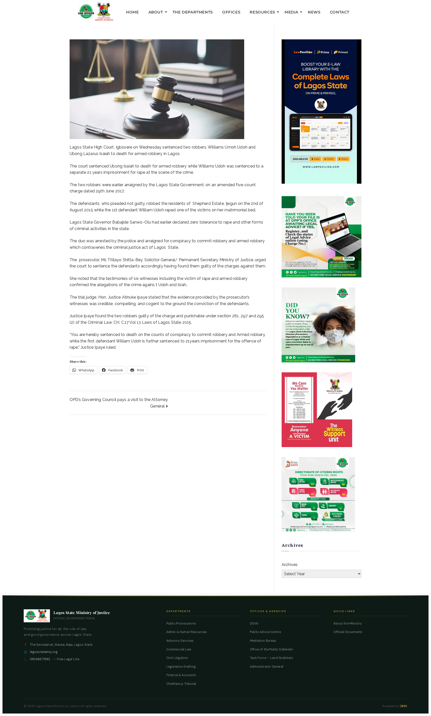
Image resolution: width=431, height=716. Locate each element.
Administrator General (266, 667)
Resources (262, 12)
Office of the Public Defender (271, 649)
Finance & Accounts (181, 675)
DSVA (254, 624)
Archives (290, 564)
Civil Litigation (177, 658)
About (155, 12)
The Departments (193, 12)
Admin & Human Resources (186, 632)
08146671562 (40, 659)
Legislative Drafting (181, 667)
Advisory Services (180, 641)
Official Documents (347, 632)
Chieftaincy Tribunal (181, 684)
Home (132, 12)
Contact (339, 12)
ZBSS (403, 706)
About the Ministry (347, 624)
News (314, 12)
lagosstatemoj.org (44, 652)
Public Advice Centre (265, 632)
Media (291, 12)
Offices (231, 12)
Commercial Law (178, 649)
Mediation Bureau (263, 641)
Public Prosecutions (181, 624)
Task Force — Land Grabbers (271, 658)
